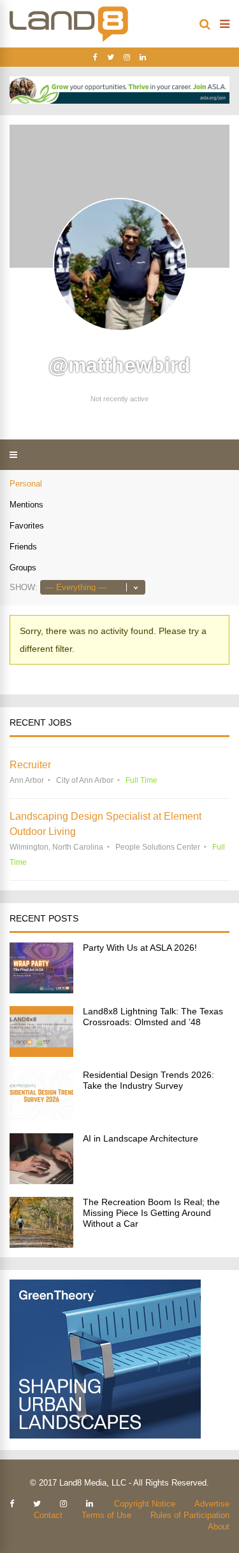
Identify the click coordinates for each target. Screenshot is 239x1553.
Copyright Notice (144, 1503)
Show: (24, 587)
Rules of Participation (189, 1515)
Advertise (211, 1503)
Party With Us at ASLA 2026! (140, 947)
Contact (48, 1515)
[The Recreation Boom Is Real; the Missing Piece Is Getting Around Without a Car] (41, 1244)
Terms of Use (106, 1515)
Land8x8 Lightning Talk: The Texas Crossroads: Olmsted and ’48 (153, 1016)
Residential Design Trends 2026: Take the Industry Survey (148, 1080)
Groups (23, 567)
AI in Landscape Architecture (140, 1138)
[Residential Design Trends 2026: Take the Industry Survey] (41, 1117)
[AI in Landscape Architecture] (41, 1180)
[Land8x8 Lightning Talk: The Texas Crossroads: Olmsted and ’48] (41, 1053)
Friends (23, 546)
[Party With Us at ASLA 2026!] (41, 989)
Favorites (27, 525)
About (218, 1526)
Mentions (26, 504)
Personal (26, 483)
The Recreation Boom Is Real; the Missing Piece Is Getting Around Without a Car (151, 1213)
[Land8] (69, 39)
